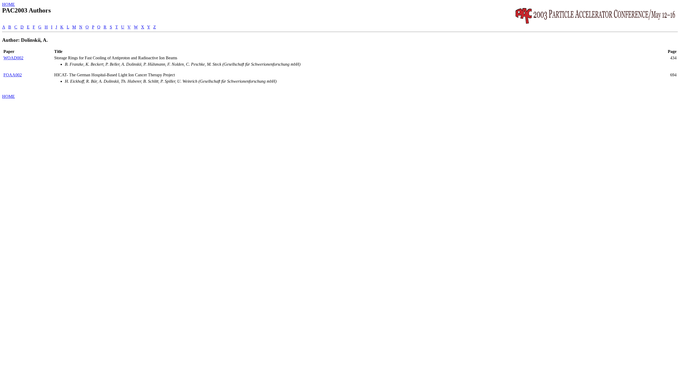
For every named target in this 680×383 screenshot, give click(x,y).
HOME (8, 4)
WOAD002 (13, 58)
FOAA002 (12, 75)
